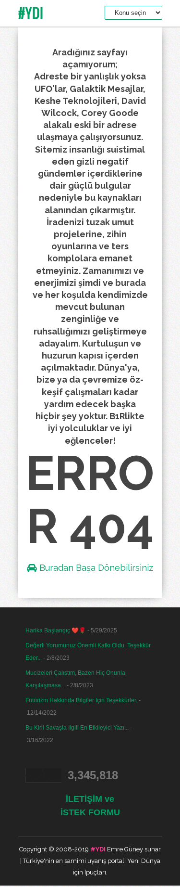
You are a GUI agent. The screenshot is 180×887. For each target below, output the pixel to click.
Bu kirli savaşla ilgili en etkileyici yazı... (77, 727)
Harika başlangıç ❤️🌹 (55, 630)
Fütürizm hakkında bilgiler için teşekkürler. (81, 700)
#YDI (31, 13)
